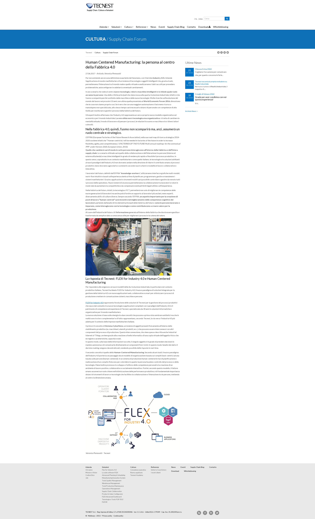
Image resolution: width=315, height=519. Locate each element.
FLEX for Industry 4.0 (95, 302)
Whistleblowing (220, 26)
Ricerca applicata (136, 473)
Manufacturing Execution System (113, 478)
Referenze (141, 26)
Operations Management (111, 489)
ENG (201, 19)
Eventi (162, 26)
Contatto (191, 26)
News (153, 26)
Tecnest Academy (136, 475)
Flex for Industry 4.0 (109, 470)
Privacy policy (107, 516)
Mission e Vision (91, 473)
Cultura (128, 26)
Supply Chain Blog (175, 26)
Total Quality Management (111, 481)
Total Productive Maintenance (113, 486)
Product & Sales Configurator (112, 494)
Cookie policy (118, 516)
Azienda (103, 26)
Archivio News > (191, 111)
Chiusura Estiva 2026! (203, 69)
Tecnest (89, 52)
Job (87, 478)
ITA (195, 19)
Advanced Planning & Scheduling (113, 475)
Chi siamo (89, 470)
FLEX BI (104, 502)
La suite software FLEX (110, 473)
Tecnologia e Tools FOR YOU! (112, 499)
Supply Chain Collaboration (112, 491)
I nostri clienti (155, 473)
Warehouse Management (111, 483)
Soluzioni (115, 26)
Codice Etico (90, 475)
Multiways (91, 516)
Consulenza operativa (138, 470)
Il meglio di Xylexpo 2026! (205, 94)
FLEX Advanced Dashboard (112, 497)
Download (203, 26)
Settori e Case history (158, 470)
